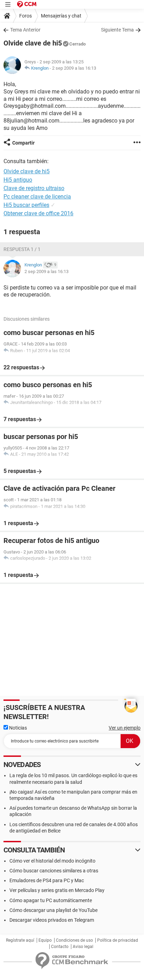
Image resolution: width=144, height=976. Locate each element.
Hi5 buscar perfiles (26, 205)
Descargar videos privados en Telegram (51, 920)
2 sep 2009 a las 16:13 (74, 68)
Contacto (60, 946)
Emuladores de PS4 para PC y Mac (46, 880)
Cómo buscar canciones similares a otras (53, 870)
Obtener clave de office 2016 (38, 213)
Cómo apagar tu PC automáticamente (50, 900)
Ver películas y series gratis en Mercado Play (57, 890)
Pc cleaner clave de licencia (37, 196)
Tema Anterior (25, 30)
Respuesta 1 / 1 (22, 249)
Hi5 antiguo (17, 179)
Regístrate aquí (20, 940)
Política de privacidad (117, 940)
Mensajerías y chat (61, 16)
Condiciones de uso (74, 940)
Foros (25, 16)
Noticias (17, 728)
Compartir (23, 143)
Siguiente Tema (117, 30)
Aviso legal (83, 946)
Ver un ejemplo (125, 728)
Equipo (45, 940)
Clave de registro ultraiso (33, 188)
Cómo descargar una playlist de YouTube (53, 910)
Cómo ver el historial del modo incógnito (52, 861)
